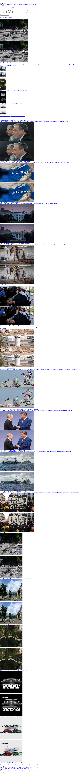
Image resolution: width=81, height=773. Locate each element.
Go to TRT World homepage (6, 17)
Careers (11, 768)
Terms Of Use (16, 768)
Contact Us (8, 768)
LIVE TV (3, 3)
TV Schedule (3, 768)
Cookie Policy (27, 768)
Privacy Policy (22, 768)
